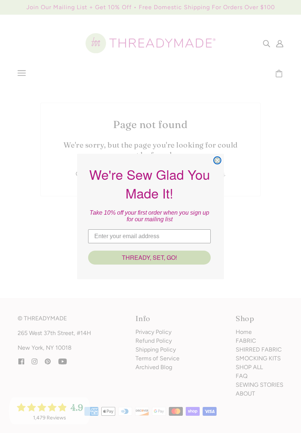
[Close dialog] (217, 160)
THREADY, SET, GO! (149, 257)
